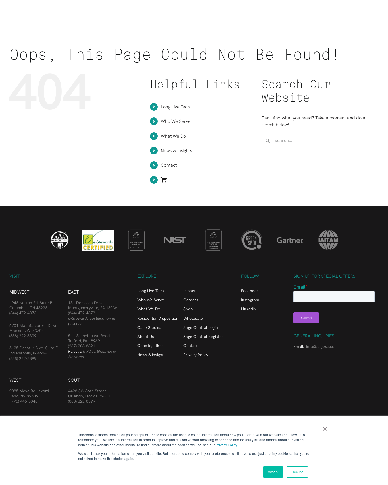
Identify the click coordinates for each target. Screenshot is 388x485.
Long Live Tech (175, 107)
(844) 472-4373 (22, 312)
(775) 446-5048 (23, 401)
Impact (189, 290)
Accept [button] (273, 471)
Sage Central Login (200, 327)
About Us (145, 336)
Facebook (249, 290)
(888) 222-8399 (22, 335)
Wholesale (193, 318)
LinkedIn (248, 308)
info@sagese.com (321, 346)
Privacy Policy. (227, 444)
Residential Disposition (157, 318)
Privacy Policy (195, 354)
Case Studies (149, 327)
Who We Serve (176, 121)
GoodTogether (150, 345)
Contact (169, 165)
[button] (376, 12)
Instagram (250, 299)
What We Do (173, 136)
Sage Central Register (203, 336)
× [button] (325, 426)
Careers (190, 299)
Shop (188, 308)
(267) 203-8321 (81, 345)
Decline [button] (297, 471)
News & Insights (176, 151)
